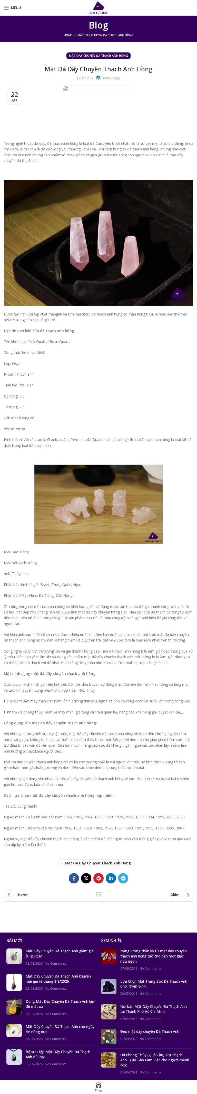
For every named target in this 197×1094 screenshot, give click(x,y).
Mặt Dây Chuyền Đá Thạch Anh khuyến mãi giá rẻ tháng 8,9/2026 (58, 979)
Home (68, 35)
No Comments (56, 963)
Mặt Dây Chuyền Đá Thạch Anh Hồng (105, 35)
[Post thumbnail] (14, 957)
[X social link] (86, 878)
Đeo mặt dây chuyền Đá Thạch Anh (149, 1031)
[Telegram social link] (123, 878)
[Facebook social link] (74, 878)
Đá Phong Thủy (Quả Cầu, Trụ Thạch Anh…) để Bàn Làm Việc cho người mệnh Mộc (154, 1059)
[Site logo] (99, 7)
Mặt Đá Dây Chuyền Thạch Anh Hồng (98, 863)
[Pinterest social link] (98, 878)
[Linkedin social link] (111, 878)
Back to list (98, 895)
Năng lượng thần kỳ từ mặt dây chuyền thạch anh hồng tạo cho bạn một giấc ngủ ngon (153, 955)
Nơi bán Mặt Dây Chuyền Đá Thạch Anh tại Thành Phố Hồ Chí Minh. (153, 1009)
